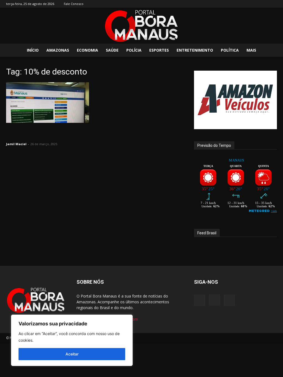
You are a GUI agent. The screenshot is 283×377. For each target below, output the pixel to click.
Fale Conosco (73, 4)
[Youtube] (273, 4)
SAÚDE (112, 50)
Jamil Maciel (16, 144)
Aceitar (71, 354)
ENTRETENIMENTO (195, 50)
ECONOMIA (87, 50)
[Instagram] (264, 4)
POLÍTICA (230, 50)
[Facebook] (254, 4)
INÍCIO (33, 50)
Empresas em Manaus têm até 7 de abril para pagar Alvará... (47, 133)
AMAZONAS (57, 50)
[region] (72, 340)
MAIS (251, 50)
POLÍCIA (134, 50)
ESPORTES (159, 50)
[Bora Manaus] (141, 26)
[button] (270, 50)
